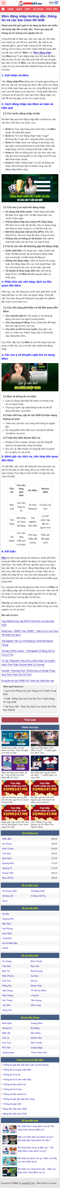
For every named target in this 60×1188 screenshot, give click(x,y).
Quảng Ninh (8, 919)
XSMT (28, 9)
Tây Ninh (6, 853)
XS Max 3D (7, 896)
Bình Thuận (8, 848)
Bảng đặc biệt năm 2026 (15, 1109)
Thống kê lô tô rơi (11, 1074)
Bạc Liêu (35, 966)
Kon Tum (6, 1042)
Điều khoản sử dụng (46, 1183)
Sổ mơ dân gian (30, 1120)
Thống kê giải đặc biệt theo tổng (18, 1099)
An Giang (6, 843)
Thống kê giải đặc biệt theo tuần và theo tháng (25, 1065)
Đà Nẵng (35, 1028)
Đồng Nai (6, 985)
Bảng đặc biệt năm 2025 (15, 1113)
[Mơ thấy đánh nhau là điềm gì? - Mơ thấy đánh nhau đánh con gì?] (10, 1150)
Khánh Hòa (36, 1038)
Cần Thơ (6, 981)
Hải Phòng (7, 928)
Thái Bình (7, 938)
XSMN (19, 9)
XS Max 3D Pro (38, 896)
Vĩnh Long (36, 1005)
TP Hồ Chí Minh (38, 990)
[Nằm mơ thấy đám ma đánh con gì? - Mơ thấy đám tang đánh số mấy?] (10, 1139)
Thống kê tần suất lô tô (14, 1084)
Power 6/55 (7, 873)
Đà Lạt (34, 981)
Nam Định (7, 933)
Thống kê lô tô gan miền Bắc (17, 1069)
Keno (4, 901)
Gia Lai (5, 1038)
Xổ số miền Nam (30, 955)
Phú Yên (6, 1047)
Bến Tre (6, 971)
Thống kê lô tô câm (12, 1089)
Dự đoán (38, 9)
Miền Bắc (6, 839)
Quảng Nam (8, 1052)
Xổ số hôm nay (30, 833)
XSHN (5, 948)
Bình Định (7, 858)
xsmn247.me (28, 1183)
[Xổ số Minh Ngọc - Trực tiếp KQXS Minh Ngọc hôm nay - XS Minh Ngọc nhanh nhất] (30, 3)
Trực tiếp (52, 9)
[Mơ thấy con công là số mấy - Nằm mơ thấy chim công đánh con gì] (10, 1171)
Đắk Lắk (6, 1033)
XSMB (10, 9)
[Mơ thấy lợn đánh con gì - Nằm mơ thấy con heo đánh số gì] (10, 1161)
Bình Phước (8, 976)
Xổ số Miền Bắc (10, 943)
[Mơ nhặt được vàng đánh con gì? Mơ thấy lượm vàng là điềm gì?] (10, 1129)
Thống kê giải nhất (12, 1104)
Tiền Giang (36, 1000)
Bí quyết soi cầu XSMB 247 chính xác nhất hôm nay (28, 680)
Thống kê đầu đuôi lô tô (14, 1094)
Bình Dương (37, 971)
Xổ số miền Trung (30, 1017)
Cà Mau (34, 976)
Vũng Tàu (7, 1010)
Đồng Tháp (36, 985)
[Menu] (3, 3)
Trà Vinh (6, 1005)
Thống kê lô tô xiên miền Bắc (17, 1079)
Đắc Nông (35, 1033)
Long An (35, 995)
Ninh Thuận (36, 1042)
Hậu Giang (7, 990)
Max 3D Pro (8, 878)
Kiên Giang (7, 995)
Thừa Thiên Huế (39, 1052)
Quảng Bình (8, 863)
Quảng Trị (7, 868)
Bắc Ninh (6, 923)
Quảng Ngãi (36, 1047)
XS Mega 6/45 (38, 891)
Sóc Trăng (7, 1000)
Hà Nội (5, 914)
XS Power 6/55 (9, 891)
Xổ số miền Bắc (30, 908)
